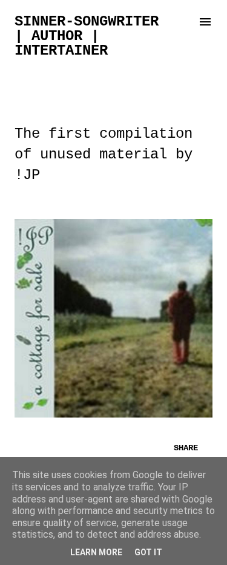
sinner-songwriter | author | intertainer (87, 36)
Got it (148, 552)
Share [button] (186, 448)
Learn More (96, 552)
